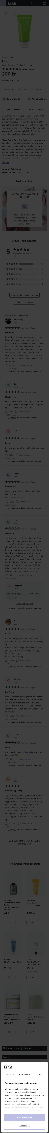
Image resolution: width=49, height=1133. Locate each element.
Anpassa (23, 1126)
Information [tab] (24, 1074)
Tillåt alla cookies (24, 1117)
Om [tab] (39, 1074)
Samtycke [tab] (9, 1074)
